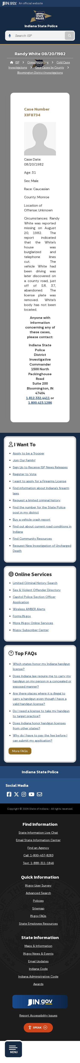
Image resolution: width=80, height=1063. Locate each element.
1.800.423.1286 (40, 402)
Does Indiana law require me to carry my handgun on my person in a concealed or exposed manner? (42, 681)
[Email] (39, 794)
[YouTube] (31, 794)
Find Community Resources (32, 538)
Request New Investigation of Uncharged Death (42, 548)
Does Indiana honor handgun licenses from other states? (39, 725)
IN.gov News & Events (38, 954)
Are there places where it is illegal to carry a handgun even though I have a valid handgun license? (40, 698)
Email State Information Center (38, 840)
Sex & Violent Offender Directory (37, 590)
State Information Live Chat (38, 833)
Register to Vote (24, 474)
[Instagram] (24, 794)
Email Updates (38, 961)
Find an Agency (38, 848)
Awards (38, 984)
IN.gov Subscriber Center (31, 630)
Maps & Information (38, 946)
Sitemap (38, 908)
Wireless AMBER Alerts (29, 609)
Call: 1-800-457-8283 (38, 855)
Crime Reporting (37, 62)
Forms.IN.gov (22, 616)
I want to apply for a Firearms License (39, 481)
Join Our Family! (24, 460)
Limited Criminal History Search (35, 583)
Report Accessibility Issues (38, 1015)
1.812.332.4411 (38, 398)
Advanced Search (38, 893)
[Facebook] (9, 794)
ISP (17, 62)
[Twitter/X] (16, 794)
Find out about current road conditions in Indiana (42, 528)
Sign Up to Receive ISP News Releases (40, 467)
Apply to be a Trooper (28, 453)
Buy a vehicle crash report (31, 519)
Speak (37, 1027)
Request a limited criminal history (36, 500)
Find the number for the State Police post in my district (39, 509)
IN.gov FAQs (38, 916)
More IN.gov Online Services (33, 623)
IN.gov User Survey (38, 885)
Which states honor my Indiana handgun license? (41, 666)
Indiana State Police (41, 26)
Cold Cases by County (49, 67)
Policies (38, 901)
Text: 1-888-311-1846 (38, 863)
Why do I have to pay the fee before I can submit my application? (40, 737)
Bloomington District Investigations (40, 73)
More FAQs (20, 751)
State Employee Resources (38, 924)
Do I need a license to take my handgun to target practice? (41, 713)
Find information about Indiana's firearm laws (41, 490)
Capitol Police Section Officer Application (34, 599)
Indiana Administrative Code (38, 976)
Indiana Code (38, 969)
